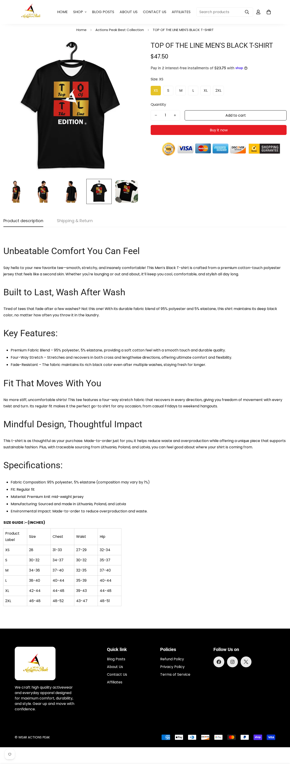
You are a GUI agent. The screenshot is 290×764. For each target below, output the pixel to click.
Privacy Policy (172, 666)
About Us (129, 11)
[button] (268, 12)
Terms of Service (175, 674)
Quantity (158, 104)
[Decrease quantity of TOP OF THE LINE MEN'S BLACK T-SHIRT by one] (156, 115)
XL (206, 90)
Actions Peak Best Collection (119, 29)
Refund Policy (172, 659)
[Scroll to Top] (281, 739)
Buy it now (219, 130)
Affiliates (181, 11)
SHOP (78, 11)
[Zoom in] (130, 49)
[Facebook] (218, 661)
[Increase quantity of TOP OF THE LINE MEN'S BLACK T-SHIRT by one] (175, 115)
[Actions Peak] (31, 12)
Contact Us (154, 11)
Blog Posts (103, 11)
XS (156, 90)
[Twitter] (246, 661)
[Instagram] (232, 661)
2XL (218, 90)
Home (62, 11)
